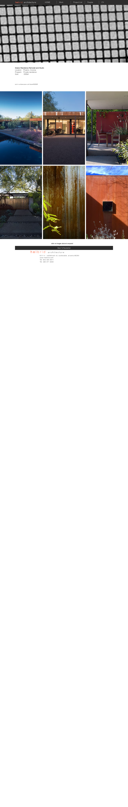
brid (20, 2)
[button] (21, 128)
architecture (30, 2)
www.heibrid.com (47, 258)
